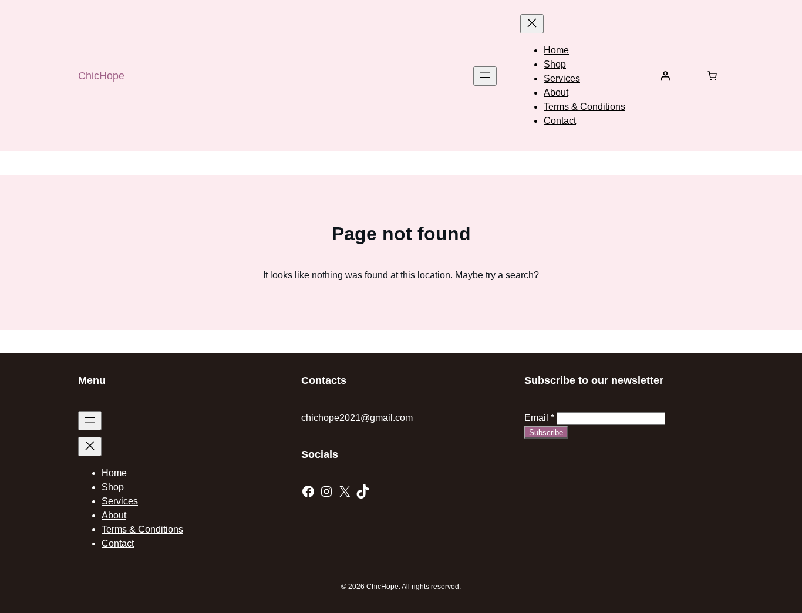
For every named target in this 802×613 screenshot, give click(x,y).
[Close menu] (532, 23)
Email (539, 418)
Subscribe (546, 432)
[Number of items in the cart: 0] (712, 75)
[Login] (665, 75)
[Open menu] (485, 76)
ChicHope (101, 76)
